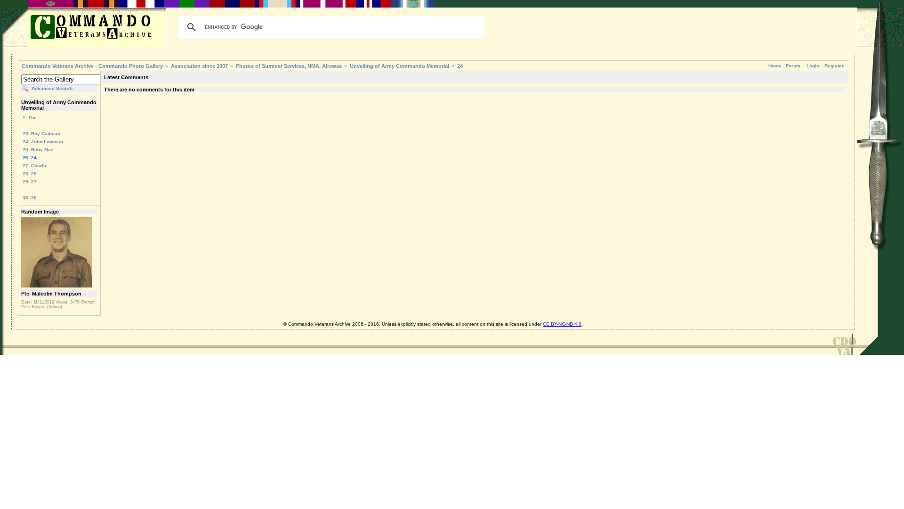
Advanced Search (52, 88)
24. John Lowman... (45, 141)
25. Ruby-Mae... (40, 149)
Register (834, 65)
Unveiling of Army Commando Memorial (399, 66)
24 (460, 66)
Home (775, 65)
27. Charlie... (37, 165)
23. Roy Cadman (41, 133)
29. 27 (30, 181)
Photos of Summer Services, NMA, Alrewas (289, 66)
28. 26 (30, 173)
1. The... (32, 117)
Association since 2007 (200, 66)
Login (813, 65)
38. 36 (30, 197)
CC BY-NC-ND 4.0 (562, 324)
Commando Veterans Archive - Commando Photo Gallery (92, 66)
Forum (793, 65)
